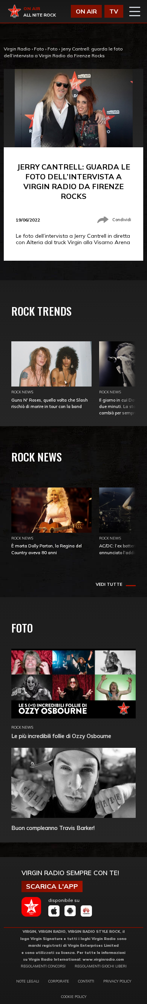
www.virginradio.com (103, 959)
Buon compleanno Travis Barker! (53, 827)
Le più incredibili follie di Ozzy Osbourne (61, 736)
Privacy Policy (117, 981)
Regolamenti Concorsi (43, 966)
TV (113, 11)
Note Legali (27, 981)
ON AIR (86, 11)
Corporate (58, 981)
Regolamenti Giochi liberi (101, 966)
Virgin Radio (17, 49)
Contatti (86, 981)
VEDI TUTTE (109, 584)
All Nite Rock (39, 15)
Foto (39, 49)
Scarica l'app (52, 886)
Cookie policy (73, 996)
